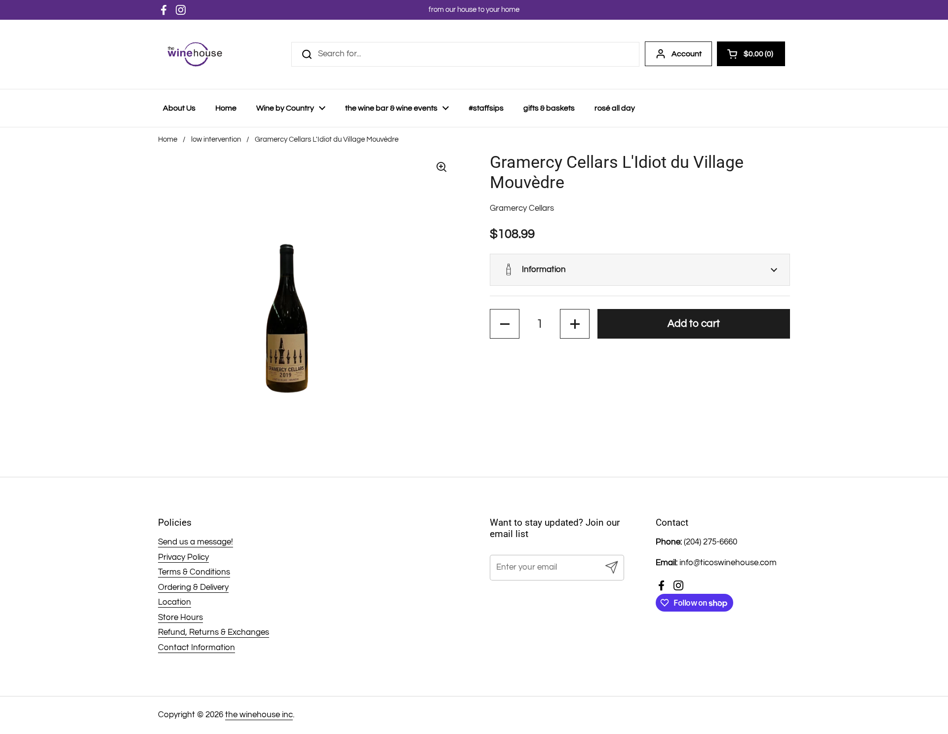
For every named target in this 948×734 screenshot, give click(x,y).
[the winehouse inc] (195, 54)
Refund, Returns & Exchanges (213, 632)
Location (174, 602)
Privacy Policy (183, 557)
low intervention (216, 139)
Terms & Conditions (194, 572)
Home (167, 139)
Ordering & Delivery (193, 587)
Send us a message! (195, 542)
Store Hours (180, 617)
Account (687, 54)
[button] (640, 270)
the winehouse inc (259, 714)
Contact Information (196, 647)
